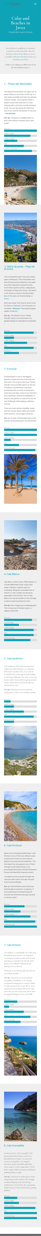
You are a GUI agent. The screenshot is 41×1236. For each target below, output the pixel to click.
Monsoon (16, 308)
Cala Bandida (10, 113)
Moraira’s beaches (20, 57)
